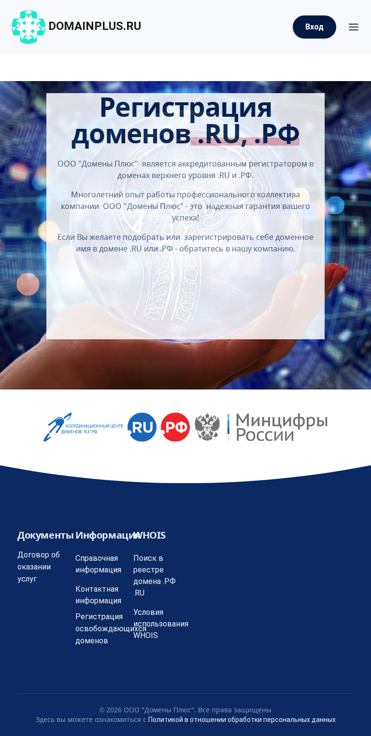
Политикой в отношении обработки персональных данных (242, 719)
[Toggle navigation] (353, 27)
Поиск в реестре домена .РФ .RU (154, 575)
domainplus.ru (93, 26)
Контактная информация (98, 594)
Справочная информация (98, 564)
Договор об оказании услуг (38, 566)
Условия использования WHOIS (160, 624)
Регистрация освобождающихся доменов (110, 628)
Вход (314, 26)
